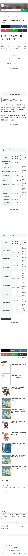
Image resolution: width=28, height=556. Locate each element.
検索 (24, 9)
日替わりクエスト (12, 63)
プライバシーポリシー (7, 545)
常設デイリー (11, 61)
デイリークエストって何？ (14, 58)
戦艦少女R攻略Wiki (9, 6)
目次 (12, 55)
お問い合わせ (14, 547)
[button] (22, 30)
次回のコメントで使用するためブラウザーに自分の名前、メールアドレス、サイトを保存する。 (14, 516)
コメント (4, 492)
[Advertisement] (14, 79)
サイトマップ (20, 545)
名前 (2, 509)
